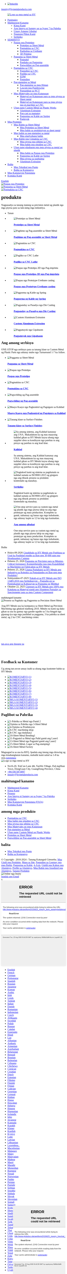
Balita (10, 164)
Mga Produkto (14, 122)
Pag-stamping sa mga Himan (34, 85)
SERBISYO (13, 39)
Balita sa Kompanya (24, 170)
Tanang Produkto (20, 871)
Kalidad (18, 449)
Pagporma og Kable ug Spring (35, 116)
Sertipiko (18, 37)
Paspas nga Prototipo (24, 42)
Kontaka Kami (14, 175)
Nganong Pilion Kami (24, 34)
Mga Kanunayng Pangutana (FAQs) (25, 802)
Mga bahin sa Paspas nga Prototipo (37, 153)
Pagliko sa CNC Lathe (26, 261)
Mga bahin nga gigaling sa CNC (36, 144)
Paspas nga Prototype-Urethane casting (34, 286)
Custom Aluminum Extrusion (29, 323)
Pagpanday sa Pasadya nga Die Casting (34, 311)
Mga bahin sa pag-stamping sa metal (31, 133)
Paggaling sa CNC (29, 71)
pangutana (11, 758)
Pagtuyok (24, 119)
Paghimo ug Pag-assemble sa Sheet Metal (35, 237)
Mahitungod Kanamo (18, 22)
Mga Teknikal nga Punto (26, 167)
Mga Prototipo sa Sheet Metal (34, 127)
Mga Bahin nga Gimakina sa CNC (31, 139)
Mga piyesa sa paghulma (32, 158)
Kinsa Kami (20, 25)
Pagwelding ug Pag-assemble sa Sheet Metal (29, 838)
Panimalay (12, 20)
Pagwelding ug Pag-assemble (34, 65)
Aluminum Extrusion (30, 110)
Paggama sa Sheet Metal (26, 56)
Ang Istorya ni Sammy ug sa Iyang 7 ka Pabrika (37, 28)
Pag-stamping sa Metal (25, 82)
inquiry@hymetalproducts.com (16, 9)
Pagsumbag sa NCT (30, 90)
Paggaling (25, 79)
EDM (23, 76)
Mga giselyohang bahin (31, 136)
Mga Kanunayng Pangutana (21, 173)
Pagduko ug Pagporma (31, 62)
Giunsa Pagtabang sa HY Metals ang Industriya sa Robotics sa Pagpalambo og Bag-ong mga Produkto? (34, 572)
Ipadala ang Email (10, 876)
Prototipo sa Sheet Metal (32, 45)
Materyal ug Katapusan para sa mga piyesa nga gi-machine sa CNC (41, 103)
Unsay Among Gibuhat (25, 31)
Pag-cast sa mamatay (30, 113)
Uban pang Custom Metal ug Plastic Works (35, 107)
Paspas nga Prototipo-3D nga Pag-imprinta (36, 274)
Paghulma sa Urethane (31, 51)
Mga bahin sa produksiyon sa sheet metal (40, 130)
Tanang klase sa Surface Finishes (24, 425)
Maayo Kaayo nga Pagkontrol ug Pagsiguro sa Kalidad (36, 413)
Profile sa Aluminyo (22, 868)
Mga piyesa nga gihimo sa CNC (36, 141)
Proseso (11, 793)
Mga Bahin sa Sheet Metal (27, 124)
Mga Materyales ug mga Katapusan (31, 93)
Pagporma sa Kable (22, 865)
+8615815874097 (16, 771)
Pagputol (24, 59)
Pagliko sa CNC (28, 73)
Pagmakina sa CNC (29, 48)
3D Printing (25, 54)
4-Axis (37, 865)
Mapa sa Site (28, 862)
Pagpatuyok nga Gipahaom (28, 336)
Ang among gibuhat (24, 524)
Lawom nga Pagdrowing (32, 88)
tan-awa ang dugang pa (12, 644)
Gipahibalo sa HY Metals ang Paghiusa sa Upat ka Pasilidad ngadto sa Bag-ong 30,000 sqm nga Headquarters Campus (36, 555)
